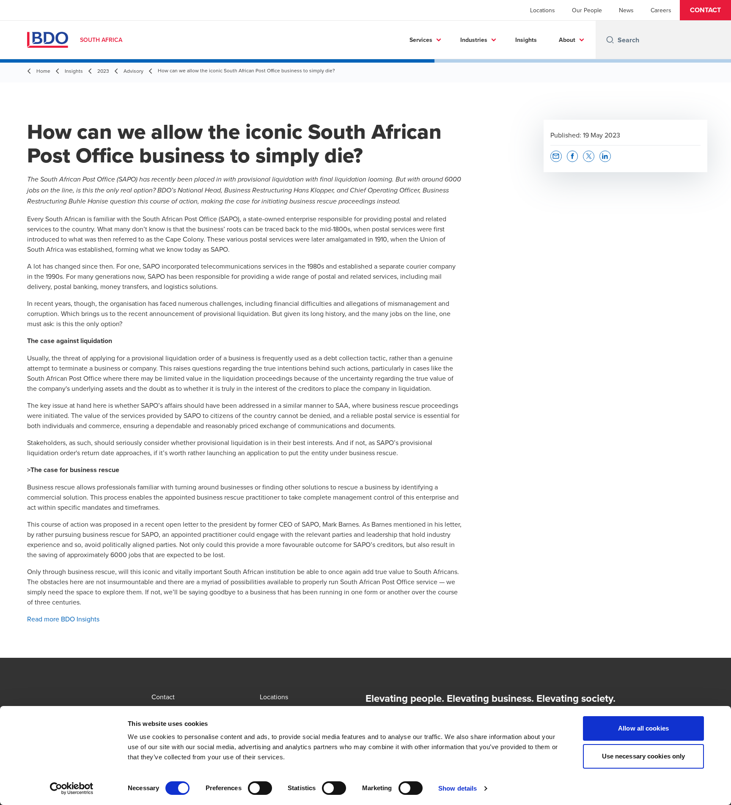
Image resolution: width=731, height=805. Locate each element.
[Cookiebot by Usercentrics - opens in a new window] (72, 788)
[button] (705, 10)
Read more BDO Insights (63, 619)
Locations (542, 10)
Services (420, 40)
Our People (587, 10)
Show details (457, 788)
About (567, 40)
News (626, 10)
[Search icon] (610, 40)
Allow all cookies (643, 728)
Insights (526, 40)
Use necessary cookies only (643, 756)
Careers (661, 10)
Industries (473, 40)
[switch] (260, 788)
